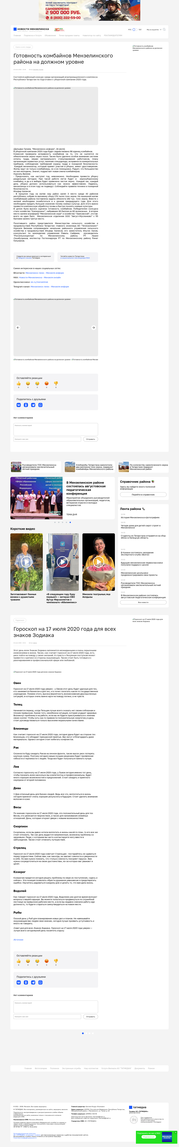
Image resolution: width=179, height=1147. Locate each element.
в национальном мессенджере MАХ (75, 258)
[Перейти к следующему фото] (93, 327)
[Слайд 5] (70, 522)
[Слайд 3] (62, 522)
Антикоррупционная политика (24, 1133)
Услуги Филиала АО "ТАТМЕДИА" (116, 1068)
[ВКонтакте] (19, 405)
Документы (140, 1068)
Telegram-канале (25, 258)
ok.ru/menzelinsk (39, 282)
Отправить (90, 439)
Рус (130, 30)
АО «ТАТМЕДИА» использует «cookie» (27, 1135)
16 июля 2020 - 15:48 (19, 69)
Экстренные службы (71, 1068)
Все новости (143, 602)
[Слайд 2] (58, 522)
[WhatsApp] (40, 405)
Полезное (54, 1068)
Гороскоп (20, 620)
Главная (17, 35)
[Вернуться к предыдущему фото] (18, 327)
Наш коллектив (91, 1068)
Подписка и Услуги (33, 35)
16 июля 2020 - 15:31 (19, 643)
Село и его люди (23, 47)
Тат (140, 30)
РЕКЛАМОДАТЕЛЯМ (113, 35)
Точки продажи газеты (69, 35)
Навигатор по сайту (92, 35)
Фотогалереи (41, 1068)
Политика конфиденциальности (25, 1138)
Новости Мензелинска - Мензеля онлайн (40, 277)
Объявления (50, 35)
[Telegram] (33, 405)
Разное (151, 1068)
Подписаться (148, 1137)
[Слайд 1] (55, 522)
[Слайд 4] (66, 522)
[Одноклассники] (26, 405)
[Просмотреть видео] (26, 562)
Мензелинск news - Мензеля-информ (45, 273)
